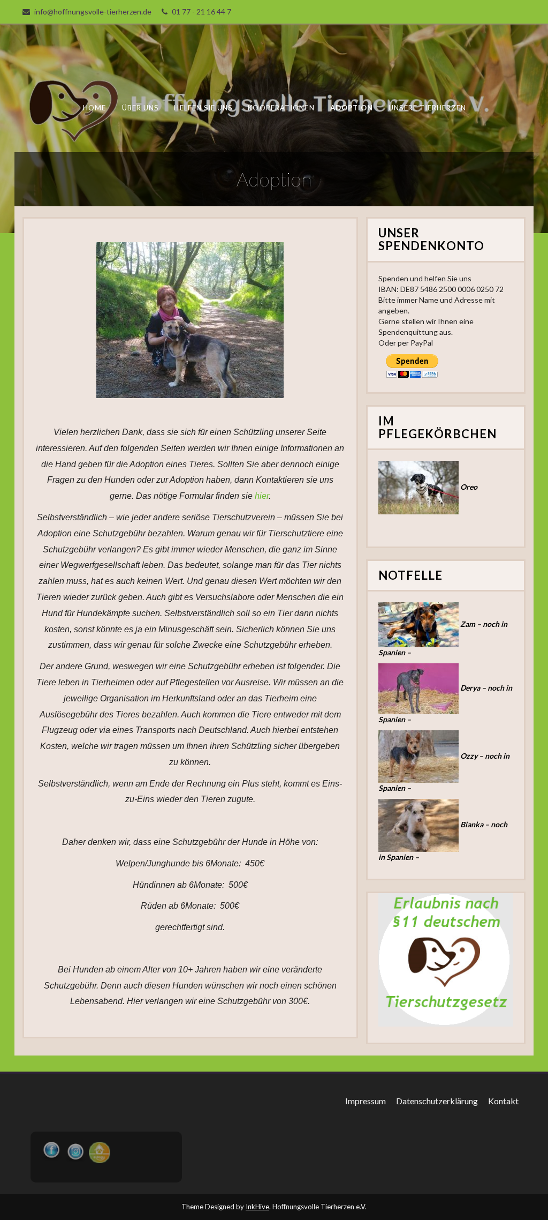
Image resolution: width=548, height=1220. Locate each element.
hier (262, 495)
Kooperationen (281, 107)
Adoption (351, 107)
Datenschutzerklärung (437, 1101)
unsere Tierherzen (427, 107)
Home (93, 107)
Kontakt (503, 1101)
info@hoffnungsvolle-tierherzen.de (92, 11)
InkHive (257, 1206)
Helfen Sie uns (203, 107)
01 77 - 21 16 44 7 (201, 11)
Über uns (139, 107)
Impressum (365, 1101)
